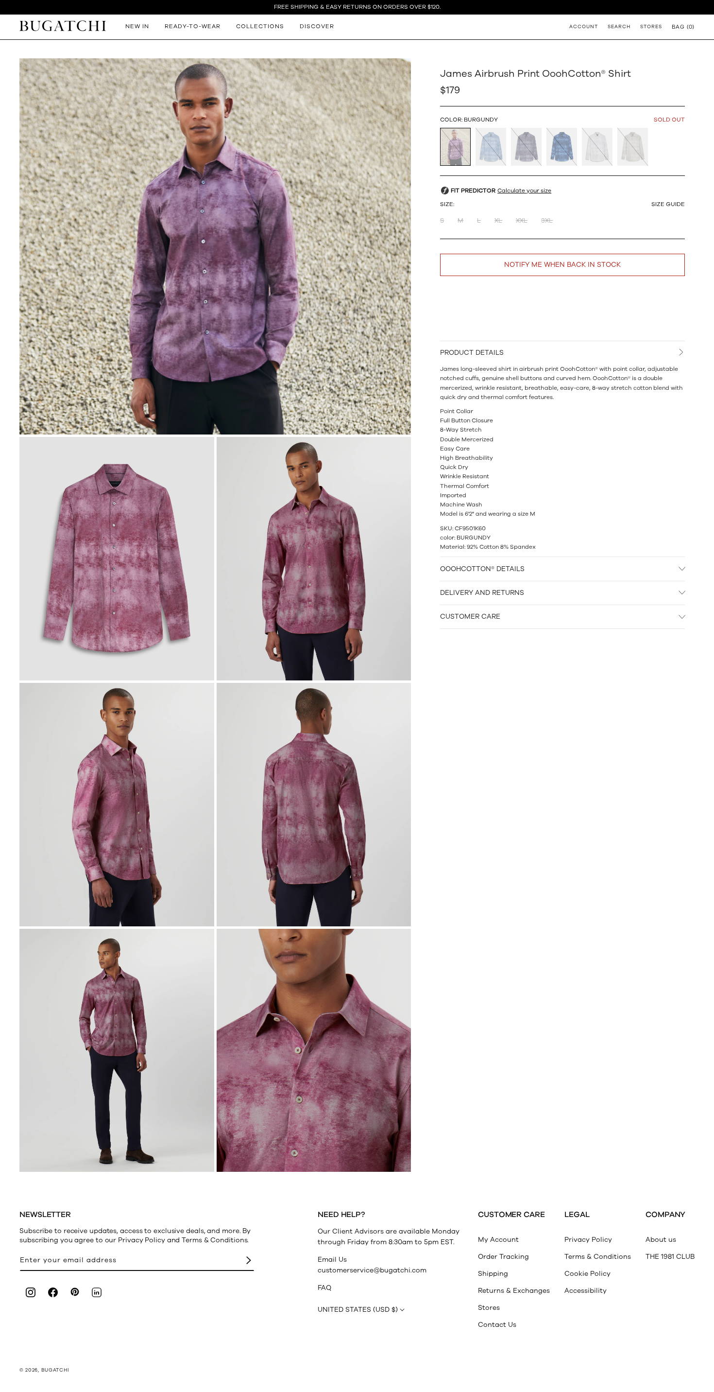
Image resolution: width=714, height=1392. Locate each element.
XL (498, 220)
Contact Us (497, 1324)
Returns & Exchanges (514, 1290)
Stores (489, 1307)
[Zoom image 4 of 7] (116, 804)
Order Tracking (503, 1256)
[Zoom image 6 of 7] (116, 1050)
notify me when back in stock (562, 264)
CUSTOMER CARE (470, 616)
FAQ (324, 1287)
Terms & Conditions (597, 1256)
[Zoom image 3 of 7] (314, 558)
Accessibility (585, 1290)
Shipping (493, 1273)
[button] (683, 26)
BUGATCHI (55, 1370)
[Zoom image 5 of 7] (314, 804)
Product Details (472, 352)
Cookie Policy (587, 1273)
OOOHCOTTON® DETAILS (482, 568)
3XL (547, 220)
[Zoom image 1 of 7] (215, 246)
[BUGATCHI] (62, 25)
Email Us (332, 1259)
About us (661, 1239)
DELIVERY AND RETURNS (482, 592)
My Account (498, 1239)
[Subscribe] (248, 1260)
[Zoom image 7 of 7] (314, 1050)
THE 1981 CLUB (670, 1256)
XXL (521, 220)
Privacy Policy (588, 1239)
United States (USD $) (358, 1309)
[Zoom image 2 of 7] (116, 558)
